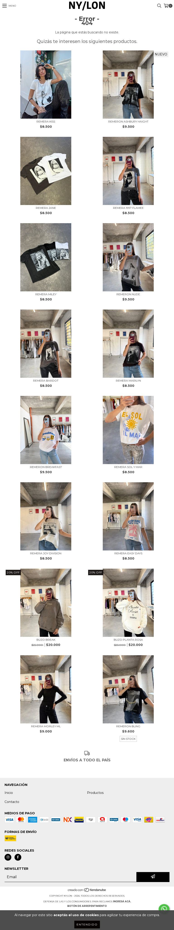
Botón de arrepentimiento (87, 906)
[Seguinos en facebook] (17, 857)
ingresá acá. (122, 901)
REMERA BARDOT (45, 380)
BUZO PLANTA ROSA (128, 639)
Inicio (9, 793)
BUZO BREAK (45, 639)
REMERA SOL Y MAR (128, 467)
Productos (95, 793)
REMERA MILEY (45, 294)
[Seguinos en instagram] (8, 857)
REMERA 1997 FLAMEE (128, 208)
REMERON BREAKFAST (46, 467)
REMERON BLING (128, 726)
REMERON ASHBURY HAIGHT (128, 121)
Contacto (12, 802)
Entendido (87, 924)
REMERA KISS (45, 121)
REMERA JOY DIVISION (45, 553)
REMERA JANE (46, 208)
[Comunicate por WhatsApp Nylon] (164, 909)
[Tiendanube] (87, 891)
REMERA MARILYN (128, 380)
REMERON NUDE (128, 294)
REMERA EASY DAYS (128, 553)
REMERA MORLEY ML (46, 726)
